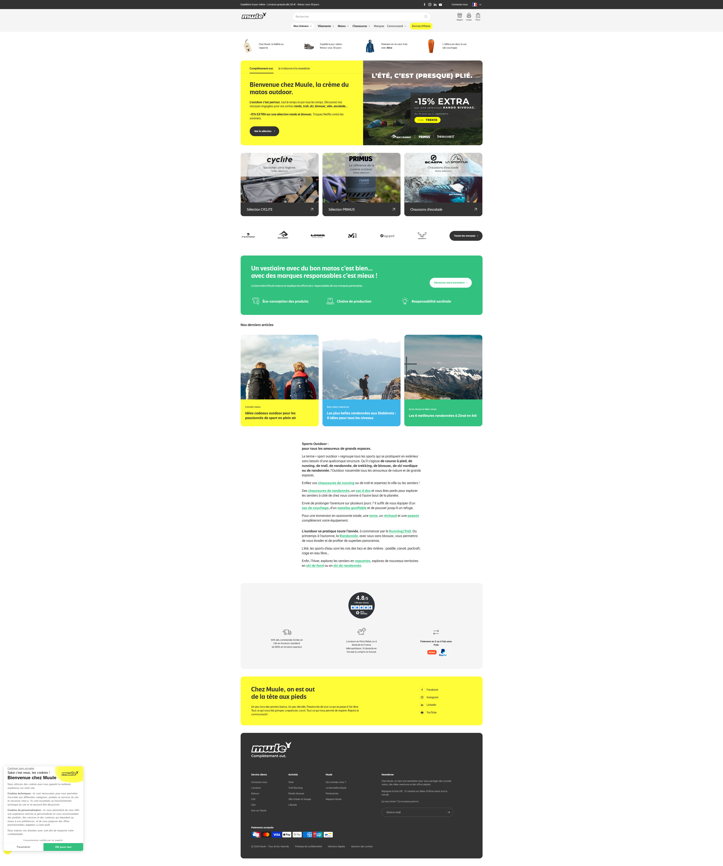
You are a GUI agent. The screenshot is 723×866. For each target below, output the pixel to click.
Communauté (395, 26)
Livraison (256, 787)
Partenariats (332, 793)
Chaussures (360, 26)
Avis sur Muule (258, 810)
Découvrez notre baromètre (449, 282)
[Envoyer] (448, 812)
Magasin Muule (333, 799)
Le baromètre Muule (336, 787)
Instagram (433, 697)
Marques (379, 26)
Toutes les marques (464, 235)
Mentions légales (336, 846)
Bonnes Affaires (421, 26)
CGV (253, 799)
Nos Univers (301, 26)
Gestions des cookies (362, 846)
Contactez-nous (460, 4)
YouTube (431, 712)
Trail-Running (295, 787)
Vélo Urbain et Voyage (299, 799)
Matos (342, 26)
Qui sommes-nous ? (336, 782)
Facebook (432, 690)
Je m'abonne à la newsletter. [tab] (294, 68)
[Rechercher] (426, 17)
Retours (255, 793)
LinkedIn (431, 705)
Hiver (291, 782)
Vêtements (324, 26)
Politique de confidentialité (308, 846)
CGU (253, 804)
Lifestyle (292, 804)
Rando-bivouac (296, 793)
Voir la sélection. (263, 131)
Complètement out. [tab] (262, 68)
